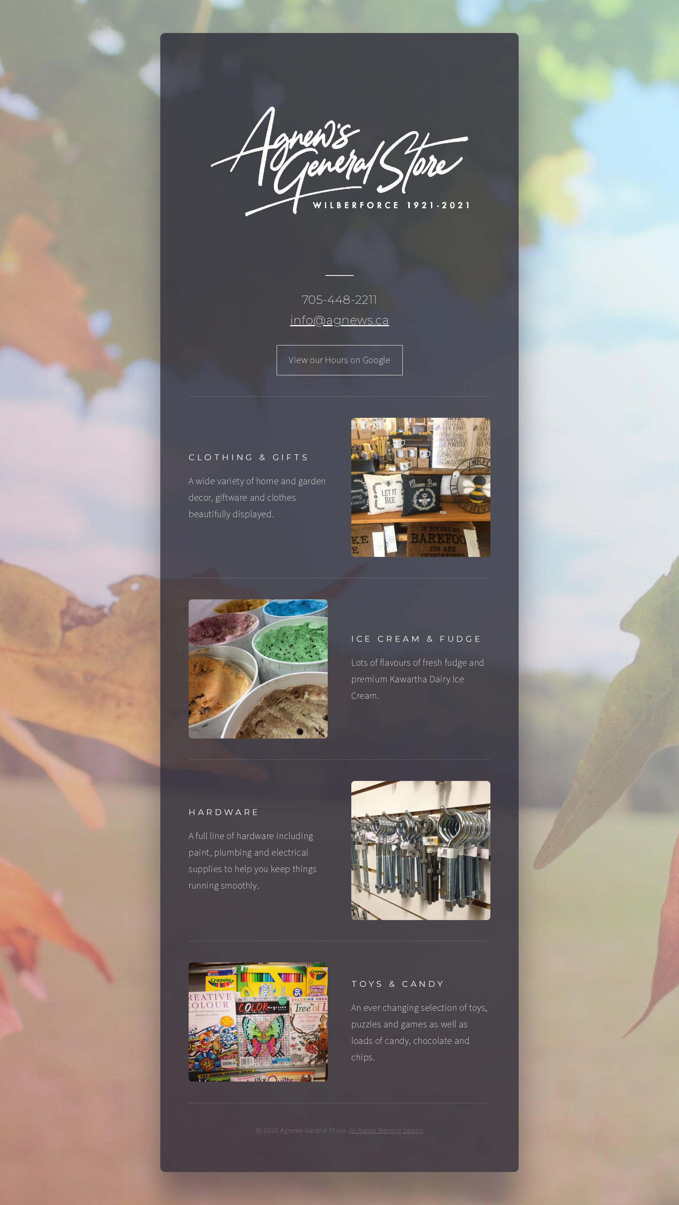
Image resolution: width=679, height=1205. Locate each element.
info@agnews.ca (339, 320)
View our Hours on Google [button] (339, 360)
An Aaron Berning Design (386, 1130)
